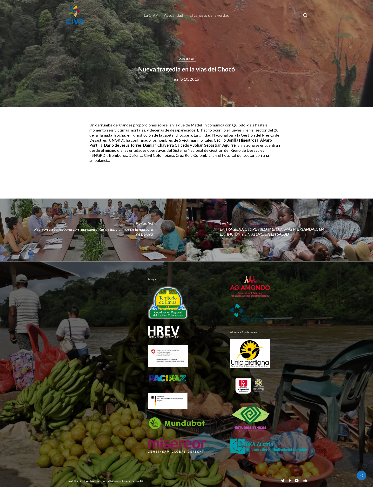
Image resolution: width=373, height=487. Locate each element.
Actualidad (186, 58)
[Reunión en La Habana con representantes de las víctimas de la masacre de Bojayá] (93, 230)
